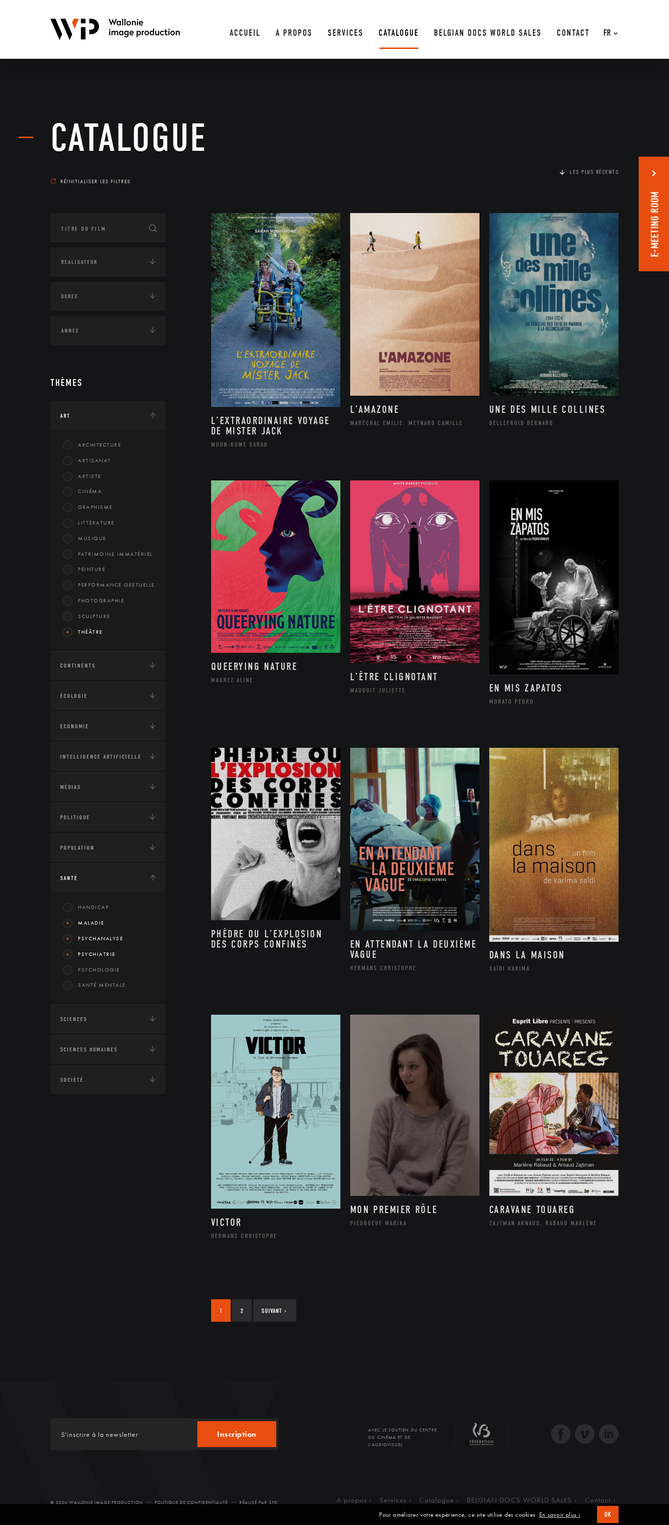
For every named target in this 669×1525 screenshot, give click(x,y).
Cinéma (90, 491)
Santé (69, 878)
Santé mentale (102, 984)
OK (607, 1514)
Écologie (74, 695)
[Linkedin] (609, 1435)
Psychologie (99, 969)
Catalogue (128, 138)
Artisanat (94, 460)
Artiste (89, 476)
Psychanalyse (100, 938)
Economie (74, 726)
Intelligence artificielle (101, 756)
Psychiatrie (97, 954)
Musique (92, 538)
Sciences (73, 1019)
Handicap (93, 907)
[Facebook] (561, 1435)
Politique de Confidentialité (191, 1502)
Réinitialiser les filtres (95, 181)
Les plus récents (594, 171)
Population (77, 847)
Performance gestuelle (116, 584)
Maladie (91, 922)
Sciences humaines (89, 1049)
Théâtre (90, 631)
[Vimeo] (585, 1435)
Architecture (99, 444)
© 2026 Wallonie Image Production (96, 1502)
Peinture (91, 569)
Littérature (96, 522)
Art (65, 415)
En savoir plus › (559, 1514)
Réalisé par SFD (258, 1502)
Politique (75, 817)
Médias (70, 787)
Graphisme (95, 506)
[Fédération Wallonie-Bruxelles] (481, 1438)
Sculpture (94, 616)
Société (72, 1079)
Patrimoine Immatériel (115, 553)
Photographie (101, 600)
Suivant (274, 1310)
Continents (78, 665)
